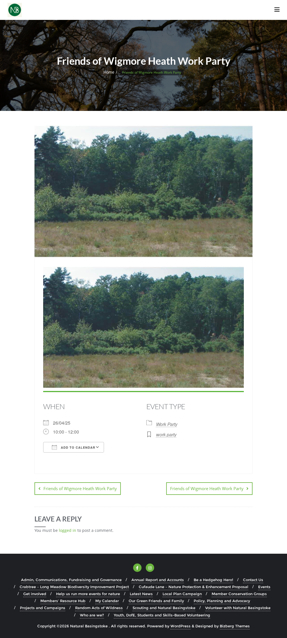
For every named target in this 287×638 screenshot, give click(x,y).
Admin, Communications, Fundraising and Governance (71, 580)
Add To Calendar (77, 447)
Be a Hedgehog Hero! (213, 580)
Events (264, 587)
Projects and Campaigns (42, 608)
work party (166, 434)
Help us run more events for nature (88, 594)
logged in (67, 530)
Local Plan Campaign (182, 594)
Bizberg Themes (235, 626)
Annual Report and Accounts (157, 580)
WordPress (180, 626)
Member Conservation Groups (239, 594)
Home (108, 72)
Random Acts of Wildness (99, 608)
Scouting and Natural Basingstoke (164, 608)
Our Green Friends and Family (156, 601)
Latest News (141, 594)
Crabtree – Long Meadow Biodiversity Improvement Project (74, 587)
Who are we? (92, 615)
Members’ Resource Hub (62, 601)
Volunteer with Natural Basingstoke (237, 608)
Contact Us (253, 580)
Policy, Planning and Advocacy (222, 601)
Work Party (166, 424)
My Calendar (107, 601)
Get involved (34, 594)
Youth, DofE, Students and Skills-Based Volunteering (162, 615)
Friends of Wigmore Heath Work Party (80, 488)
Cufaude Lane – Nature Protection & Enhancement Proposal (193, 587)
